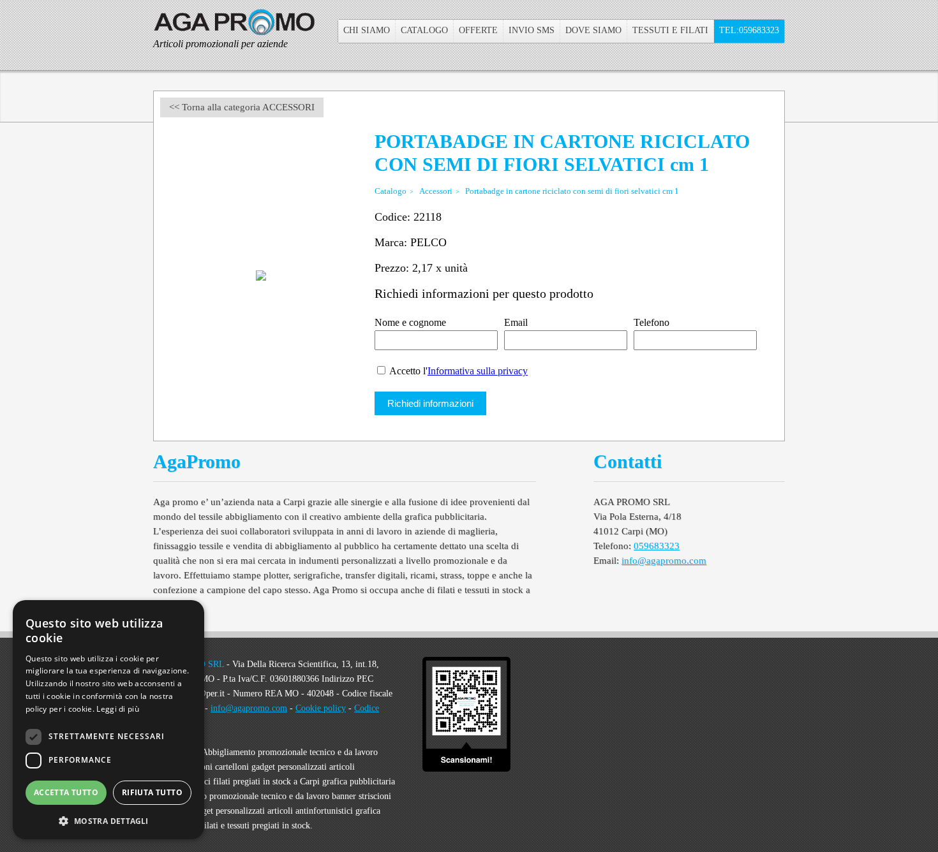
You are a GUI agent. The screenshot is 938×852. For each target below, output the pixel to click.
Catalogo (424, 30)
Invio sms (532, 30)
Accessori (435, 191)
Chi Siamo (366, 30)
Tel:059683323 (749, 30)
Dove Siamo (593, 30)
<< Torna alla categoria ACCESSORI (242, 107)
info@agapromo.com (664, 560)
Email (516, 322)
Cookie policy (320, 708)
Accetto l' (457, 370)
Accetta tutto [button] (66, 792)
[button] (108, 819)
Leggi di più (117, 708)
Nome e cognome (410, 322)
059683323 (657, 546)
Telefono (651, 322)
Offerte (478, 30)
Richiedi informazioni (430, 403)
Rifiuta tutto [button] (152, 792)
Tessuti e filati (670, 30)
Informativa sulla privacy (478, 370)
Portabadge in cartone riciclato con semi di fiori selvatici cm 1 (572, 191)
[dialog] (108, 719)
